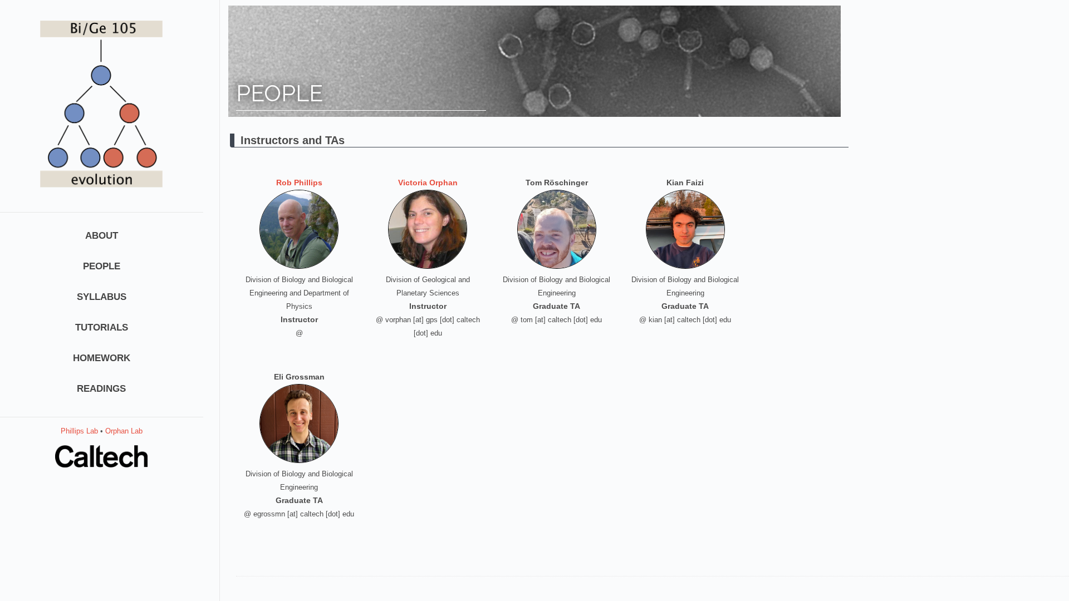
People (101, 266)
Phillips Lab (79, 431)
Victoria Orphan (428, 183)
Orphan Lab (124, 431)
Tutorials (101, 327)
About (101, 235)
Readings (101, 388)
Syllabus (101, 297)
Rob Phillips (299, 183)
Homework (101, 358)
